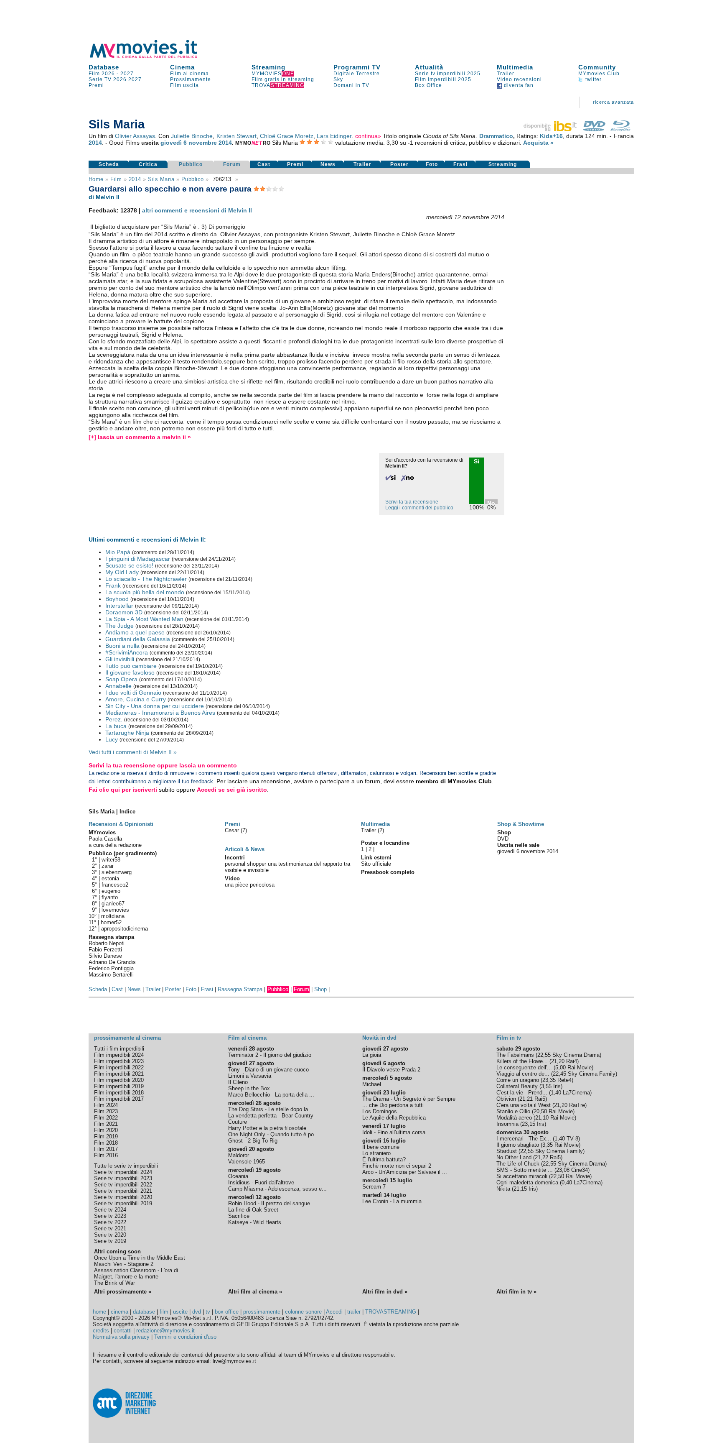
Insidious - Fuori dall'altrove (261, 1182)
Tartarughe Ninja (127, 732)
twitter (593, 79)
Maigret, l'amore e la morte (126, 1276)
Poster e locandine (385, 843)
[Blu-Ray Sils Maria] (620, 129)
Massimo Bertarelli (111, 974)
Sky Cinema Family (591, 1074)
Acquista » (538, 142)
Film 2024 (106, 1105)
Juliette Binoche (192, 136)
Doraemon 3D (123, 612)
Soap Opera (121, 679)
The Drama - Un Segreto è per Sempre (408, 1099)
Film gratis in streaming (283, 79)
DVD (502, 839)
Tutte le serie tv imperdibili (126, 1166)
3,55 (546, 1086)
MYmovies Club (599, 74)
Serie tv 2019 (110, 1241)
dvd (196, 1312)
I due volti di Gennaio (133, 692)
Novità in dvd (379, 1038)
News (328, 164)
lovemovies (115, 910)
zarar (108, 866)
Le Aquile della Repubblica (394, 1118)
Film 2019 (106, 1136)
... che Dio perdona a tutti (393, 1105)
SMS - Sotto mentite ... (524, 1170)
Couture (237, 1122)
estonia (110, 878)
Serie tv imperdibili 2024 (123, 1172)
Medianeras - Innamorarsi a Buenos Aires (160, 712)
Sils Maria (161, 179)
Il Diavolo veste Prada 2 (391, 1069)
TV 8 (572, 1138)
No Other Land (513, 1157)
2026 (120, 79)
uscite (180, 1312)
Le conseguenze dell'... (524, 1067)
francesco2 (115, 885)
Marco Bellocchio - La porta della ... (271, 1095)
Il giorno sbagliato (517, 1145)
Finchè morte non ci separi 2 (396, 1166)
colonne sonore (303, 1312)
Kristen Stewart (236, 136)
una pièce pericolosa (250, 885)
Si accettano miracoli (521, 1176)
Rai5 (539, 1099)
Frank (113, 585)
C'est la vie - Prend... (521, 1092)
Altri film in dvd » (384, 1291)
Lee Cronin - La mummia (392, 1201)
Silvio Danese (105, 956)
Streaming (268, 67)
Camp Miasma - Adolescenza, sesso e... (277, 1189)
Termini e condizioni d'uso (185, 1337)
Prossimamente (190, 79)
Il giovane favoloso (130, 672)
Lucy (111, 739)
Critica (148, 164)
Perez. (113, 719)
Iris (557, 1086)
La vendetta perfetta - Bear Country (270, 1115)
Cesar (233, 830)
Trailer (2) (372, 830)
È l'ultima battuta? (384, 1159)
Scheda (109, 164)
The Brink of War (114, 1283)
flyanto (110, 897)
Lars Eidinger (334, 136)
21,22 (541, 1157)
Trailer (505, 74)
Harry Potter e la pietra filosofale (267, 1128)
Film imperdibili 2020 (119, 1080)
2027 (127, 74)
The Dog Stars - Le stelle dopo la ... (271, 1109)
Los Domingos (379, 1111)
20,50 (540, 1111)
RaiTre (577, 1105)
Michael (371, 1084)
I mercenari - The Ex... (523, 1138)
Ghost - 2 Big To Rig (252, 1141)
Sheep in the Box (249, 1088)
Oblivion (506, 1099)
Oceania (238, 1176)
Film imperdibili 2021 (119, 1074)
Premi (96, 85)
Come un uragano (517, 1080)
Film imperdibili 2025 (443, 79)
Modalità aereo (514, 1118)
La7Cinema (576, 1092)
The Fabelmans (515, 1055)
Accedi (334, 1312)
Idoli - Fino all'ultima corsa (393, 1132)
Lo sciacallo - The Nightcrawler (146, 578)
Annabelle (118, 686)
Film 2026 (102, 74)
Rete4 (564, 1080)
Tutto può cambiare (131, 665)
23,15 (528, 1124)
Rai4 (571, 1061)
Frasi (460, 164)
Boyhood (117, 599)
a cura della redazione (115, 845)
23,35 (549, 1080)
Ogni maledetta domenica (527, 1182)
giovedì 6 (173, 142)
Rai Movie (579, 1067)
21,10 (542, 1118)
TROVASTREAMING (390, 1312)
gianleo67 (113, 903)
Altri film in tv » (516, 1291)
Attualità (429, 67)
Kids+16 (551, 136)
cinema (119, 1312)
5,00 (560, 1067)
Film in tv (508, 1038)
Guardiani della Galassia (137, 639)
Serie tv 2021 (110, 1228)
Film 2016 (106, 1155)
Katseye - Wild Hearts (254, 1222)
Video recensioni (519, 79)
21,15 (520, 1189)
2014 (95, 142)
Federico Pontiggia (111, 968)
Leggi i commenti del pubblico (419, 508)
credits (101, 1330)
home (99, 1312)
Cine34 (579, 1170)
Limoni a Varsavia (249, 1076)
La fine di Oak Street (253, 1210)
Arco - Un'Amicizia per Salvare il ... (404, 1172)
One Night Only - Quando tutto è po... (273, 1134)
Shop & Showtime (520, 824)
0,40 (567, 1182)
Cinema (182, 67)
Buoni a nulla (122, 645)
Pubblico (191, 164)
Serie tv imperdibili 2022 (123, 1184)
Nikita (503, 1189)
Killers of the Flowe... (522, 1061)
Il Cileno (238, 1082)
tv (208, 1312)
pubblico (192, 179)
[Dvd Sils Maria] (594, 129)
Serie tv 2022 (110, 1222)
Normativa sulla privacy (121, 1337)
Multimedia (515, 67)
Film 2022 (106, 1118)
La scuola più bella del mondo (144, 592)
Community (597, 67)
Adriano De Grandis (112, 962)
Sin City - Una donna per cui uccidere (154, 706)
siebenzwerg (117, 872)
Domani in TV (351, 85)
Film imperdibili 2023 (119, 1061)
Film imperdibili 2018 (119, 1092)
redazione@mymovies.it (165, 1330)
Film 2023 (106, 1111)
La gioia (371, 1055)
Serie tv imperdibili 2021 (123, 1191)
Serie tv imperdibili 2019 (123, 1203)
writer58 (111, 859)
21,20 (557, 1061)
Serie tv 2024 (110, 1210)
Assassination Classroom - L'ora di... (138, 1270)
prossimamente (261, 1312)
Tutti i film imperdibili (119, 1049)
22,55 (544, 1055)
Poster (399, 164)
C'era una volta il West (523, 1105)
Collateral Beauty (517, 1086)
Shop (320, 989)
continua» (368, 136)
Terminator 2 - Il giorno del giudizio (269, 1055)
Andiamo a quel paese (135, 632)
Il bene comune (380, 1147)
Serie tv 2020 (110, 1235)
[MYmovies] (151, 57)
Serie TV (100, 79)
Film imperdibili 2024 (119, 1055)
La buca (116, 726)
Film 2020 (106, 1130)
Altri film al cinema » (255, 1291)
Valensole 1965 (246, 1161)
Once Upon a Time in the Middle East (139, 1258)
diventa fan (518, 85)
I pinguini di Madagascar (137, 558)
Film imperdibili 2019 (119, 1086)
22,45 (559, 1074)
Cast (263, 164)
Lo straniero (376, 1153)
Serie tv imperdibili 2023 (123, 1178)
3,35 (547, 1145)
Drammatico (496, 136)
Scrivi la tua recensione (411, 502)
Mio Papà (117, 552)
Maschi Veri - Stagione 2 (123, 1264)
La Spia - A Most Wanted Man (144, 619)
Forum (232, 164)
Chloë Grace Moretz (286, 136)
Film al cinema (189, 74)
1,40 (556, 1092)
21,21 (526, 1099)
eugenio (111, 891)
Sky (338, 79)
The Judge (119, 625)
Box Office (428, 85)
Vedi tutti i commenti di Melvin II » (133, 752)
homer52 (111, 922)
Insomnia (507, 1124)
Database (104, 67)
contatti (123, 1330)
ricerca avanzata (613, 102)
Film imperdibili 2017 (119, 1099)
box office (227, 1312)
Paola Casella (105, 839)
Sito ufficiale (376, 864)
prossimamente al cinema (127, 1038)
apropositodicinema (124, 928)
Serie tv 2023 (110, 1216)
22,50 (557, 1176)
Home (96, 179)
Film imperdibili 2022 (119, 1067)
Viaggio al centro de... (522, 1074)
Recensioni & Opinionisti (121, 824)
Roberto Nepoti (107, 943)
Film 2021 (106, 1124)
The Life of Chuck (517, 1164)
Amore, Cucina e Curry (135, 699)
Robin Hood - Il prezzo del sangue (269, 1203)
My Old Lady (122, 572)
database (144, 1312)
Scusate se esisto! (129, 565)
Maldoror (238, 1155)
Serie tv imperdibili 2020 (123, 1197)
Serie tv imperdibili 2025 (447, 74)
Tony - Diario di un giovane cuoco (268, 1069)
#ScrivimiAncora (126, 652)
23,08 (562, 1170)
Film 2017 (106, 1149)
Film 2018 (106, 1143)
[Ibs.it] (551, 129)
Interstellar (119, 605)
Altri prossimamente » (122, 1291)
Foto (432, 164)
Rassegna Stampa (240, 989)
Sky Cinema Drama (576, 1055)
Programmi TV (357, 67)
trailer (354, 1312)
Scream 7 (374, 1187)
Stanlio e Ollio (513, 1111)
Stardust (506, 1151)
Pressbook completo (387, 872)
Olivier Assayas (135, 136)
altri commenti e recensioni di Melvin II (197, 210)
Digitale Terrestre (356, 74)
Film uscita (184, 85)
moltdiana (113, 916)
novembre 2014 (210, 142)
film (116, 179)
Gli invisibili (119, 659)
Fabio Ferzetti (105, 949)
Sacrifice (238, 1216)
